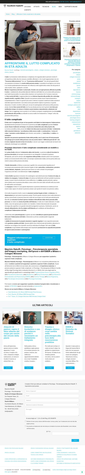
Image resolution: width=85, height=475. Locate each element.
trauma (12, 72)
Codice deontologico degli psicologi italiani (64, 469)
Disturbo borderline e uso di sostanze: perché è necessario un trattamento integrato (32, 333)
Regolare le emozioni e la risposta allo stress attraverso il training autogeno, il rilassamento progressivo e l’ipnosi (72, 62)
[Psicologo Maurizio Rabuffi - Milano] (13, 5)
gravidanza (77, 130)
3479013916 (13, 286)
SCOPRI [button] (8, 367)
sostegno (77, 98)
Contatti (27, 10)
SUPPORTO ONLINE (70, 6)
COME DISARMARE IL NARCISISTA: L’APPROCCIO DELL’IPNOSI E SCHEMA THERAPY (67, 455)
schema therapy (75, 96)
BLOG (54, 6)
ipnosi (78, 85)
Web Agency (8, 472)
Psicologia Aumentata (35, 279)
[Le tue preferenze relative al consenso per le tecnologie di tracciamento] (82, 472)
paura (78, 81)
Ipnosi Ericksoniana (42, 274)
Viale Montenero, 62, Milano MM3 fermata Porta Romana (24, 292)
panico (78, 126)
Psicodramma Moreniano (15, 274)
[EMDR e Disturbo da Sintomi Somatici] (73, 317)
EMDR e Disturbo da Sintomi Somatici (71, 330)
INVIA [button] (75, 440)
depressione (76, 111)
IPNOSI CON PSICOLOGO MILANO (14, 448)
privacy (32, 423)
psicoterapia (76, 72)
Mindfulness (30, 274)
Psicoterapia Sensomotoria (16, 279)
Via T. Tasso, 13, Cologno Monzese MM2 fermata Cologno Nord (26, 296)
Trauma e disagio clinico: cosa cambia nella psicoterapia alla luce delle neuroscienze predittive (53, 334)
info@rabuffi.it (76, 2)
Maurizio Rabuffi (9, 70)
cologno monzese (44, 70)
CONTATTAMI (49, 237)
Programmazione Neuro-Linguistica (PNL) (47, 272)
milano (36, 70)
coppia (78, 100)
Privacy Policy (37, 469)
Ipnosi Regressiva (52, 276)
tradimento (77, 102)
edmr (78, 87)
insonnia (77, 113)
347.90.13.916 (64, 2)
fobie (78, 128)
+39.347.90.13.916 (12, 409)
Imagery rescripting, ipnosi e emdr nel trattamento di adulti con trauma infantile (72, 39)
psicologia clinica (75, 117)
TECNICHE (45, 6)
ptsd (79, 109)
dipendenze (76, 90)
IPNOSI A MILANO (10, 452)
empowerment (76, 122)
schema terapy (76, 94)
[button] (52, 404)
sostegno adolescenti (74, 105)
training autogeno (75, 120)
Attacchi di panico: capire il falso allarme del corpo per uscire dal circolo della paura (11, 332)
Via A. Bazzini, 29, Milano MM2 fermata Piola (21, 294)
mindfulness (76, 83)
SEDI (60, 6)
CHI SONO (27, 6)
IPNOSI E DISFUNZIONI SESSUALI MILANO (42, 448)
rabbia (78, 107)
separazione (76, 124)
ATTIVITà (36, 6)
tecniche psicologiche (27, 70)
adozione (77, 133)
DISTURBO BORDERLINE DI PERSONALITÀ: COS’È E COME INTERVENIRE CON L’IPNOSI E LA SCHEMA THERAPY (42, 461)
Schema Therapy (39, 276)
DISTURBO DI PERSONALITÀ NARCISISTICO (68, 463)
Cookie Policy (47, 469)
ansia (78, 79)
